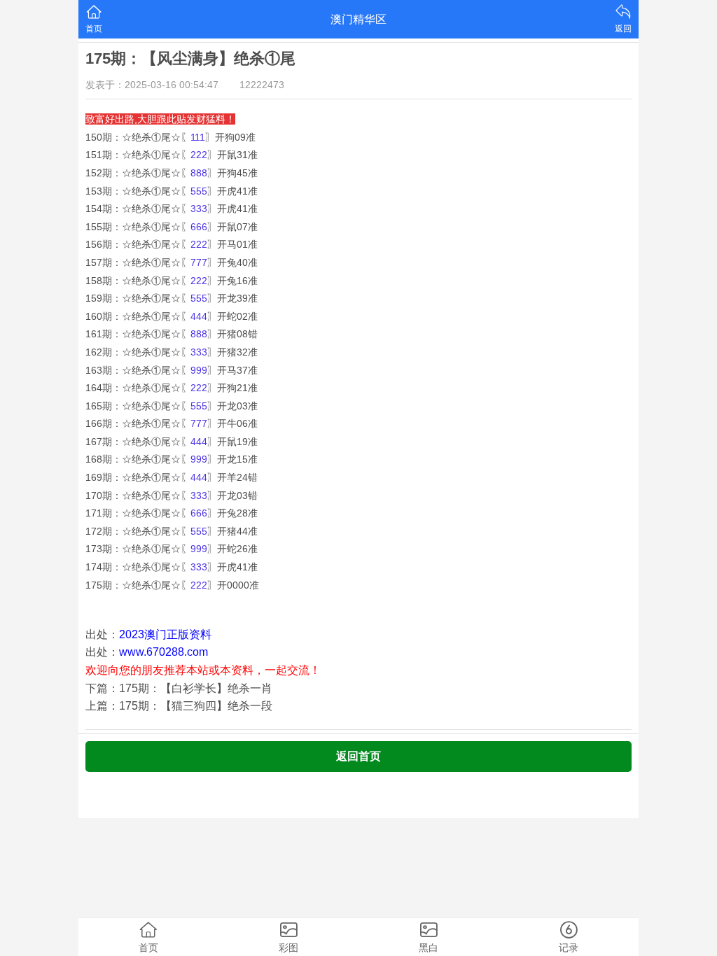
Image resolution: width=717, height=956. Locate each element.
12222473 (261, 84)
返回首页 (358, 756)
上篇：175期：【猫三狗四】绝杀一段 (178, 706)
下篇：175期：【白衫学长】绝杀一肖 (178, 688)
